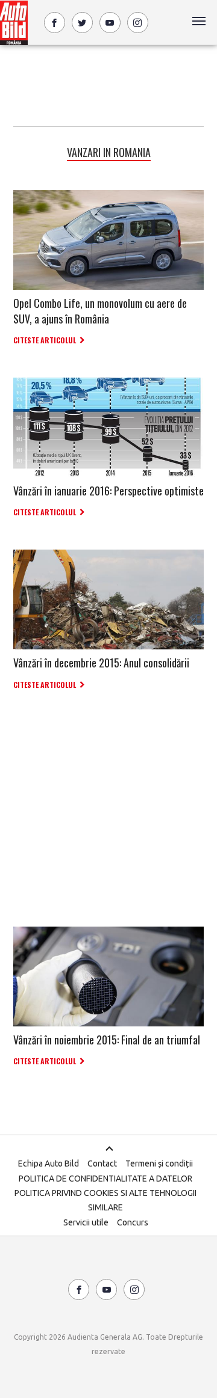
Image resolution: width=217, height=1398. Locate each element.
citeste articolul (44, 340)
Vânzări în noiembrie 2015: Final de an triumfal (106, 1039)
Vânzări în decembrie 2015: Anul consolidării (101, 662)
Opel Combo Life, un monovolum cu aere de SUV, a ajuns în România (100, 310)
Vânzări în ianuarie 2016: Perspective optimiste (108, 490)
